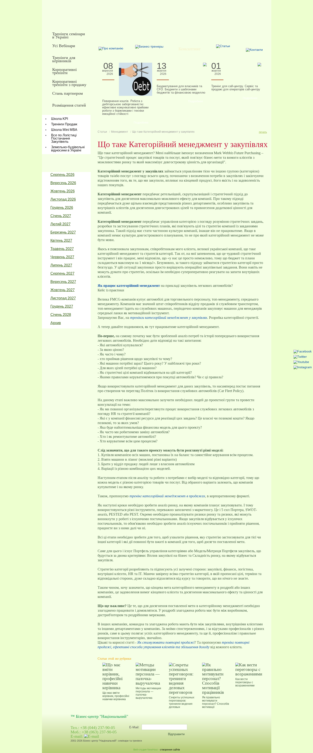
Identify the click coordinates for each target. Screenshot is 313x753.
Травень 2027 (62, 249)
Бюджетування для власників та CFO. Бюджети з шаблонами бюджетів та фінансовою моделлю (181, 89)
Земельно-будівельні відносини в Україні (68, 148)
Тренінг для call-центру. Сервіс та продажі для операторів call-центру (235, 87)
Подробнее (141, 122)
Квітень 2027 (61, 240)
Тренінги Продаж (64, 124)
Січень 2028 (60, 315)
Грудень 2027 (61, 306)
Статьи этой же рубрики (114, 658)
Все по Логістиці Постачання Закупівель (64, 138)
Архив (55, 323)
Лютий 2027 (60, 224)
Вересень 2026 (63, 183)
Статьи (102, 131)
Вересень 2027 (63, 282)
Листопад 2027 (63, 298)
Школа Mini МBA (64, 130)
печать (263, 132)
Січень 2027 (60, 216)
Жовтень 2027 (62, 290)
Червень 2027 (62, 257)
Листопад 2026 (63, 199)
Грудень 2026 (61, 208)
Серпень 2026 (62, 175)
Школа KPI (59, 119)
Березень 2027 (63, 232)
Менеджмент (119, 131)
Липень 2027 (61, 265)
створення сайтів (170, 749)
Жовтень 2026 (62, 191)
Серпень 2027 (62, 273)
